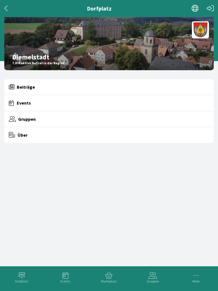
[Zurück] (6, 8)
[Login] (210, 8)
